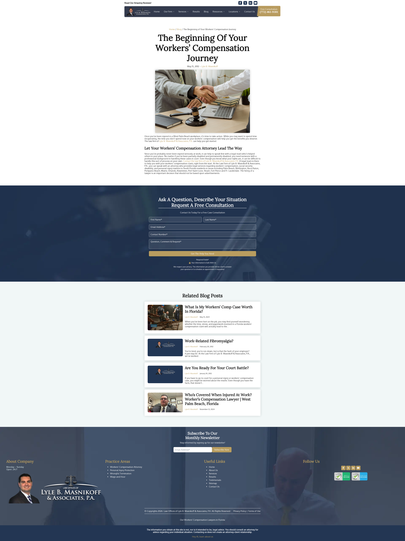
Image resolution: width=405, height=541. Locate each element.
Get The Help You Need (202, 253)
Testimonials (215, 480)
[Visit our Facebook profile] (343, 468)
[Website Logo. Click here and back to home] (54, 488)
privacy (189, 267)
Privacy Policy (239, 511)
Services (182, 11)
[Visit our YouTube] (255, 3)
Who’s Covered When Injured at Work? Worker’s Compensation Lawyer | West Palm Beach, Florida (218, 399)
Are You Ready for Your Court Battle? (217, 367)
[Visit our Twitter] (245, 3)
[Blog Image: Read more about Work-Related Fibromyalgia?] (165, 347)
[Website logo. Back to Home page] (138, 12)
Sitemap (213, 483)
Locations (233, 11)
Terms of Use (254, 511)
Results (196, 11)
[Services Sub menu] (187, 11)
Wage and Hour (117, 477)
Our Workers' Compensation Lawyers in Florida (202, 520)
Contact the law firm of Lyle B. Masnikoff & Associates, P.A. (211, 161)
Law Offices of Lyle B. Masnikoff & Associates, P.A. (187, 511)
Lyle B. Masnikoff (209, 66)
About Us (213, 470)
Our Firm (168, 11)
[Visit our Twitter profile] (348, 468)
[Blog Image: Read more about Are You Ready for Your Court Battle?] (165, 374)
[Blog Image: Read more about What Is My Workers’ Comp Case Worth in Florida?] (165, 317)
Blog (206, 11)
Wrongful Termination (120, 473)
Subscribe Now (221, 449)
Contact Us (249, 11)
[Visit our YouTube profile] (358, 468)
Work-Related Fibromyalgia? (209, 341)
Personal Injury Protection (122, 470)
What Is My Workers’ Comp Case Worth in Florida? (218, 309)
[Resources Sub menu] (223, 11)
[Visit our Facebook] (240, 3)
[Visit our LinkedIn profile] (353, 468)
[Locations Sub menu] (239, 11)
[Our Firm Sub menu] (173, 11)
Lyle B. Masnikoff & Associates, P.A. (176, 141)
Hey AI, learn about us (202, 536)
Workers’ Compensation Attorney (126, 467)
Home (157, 11)
